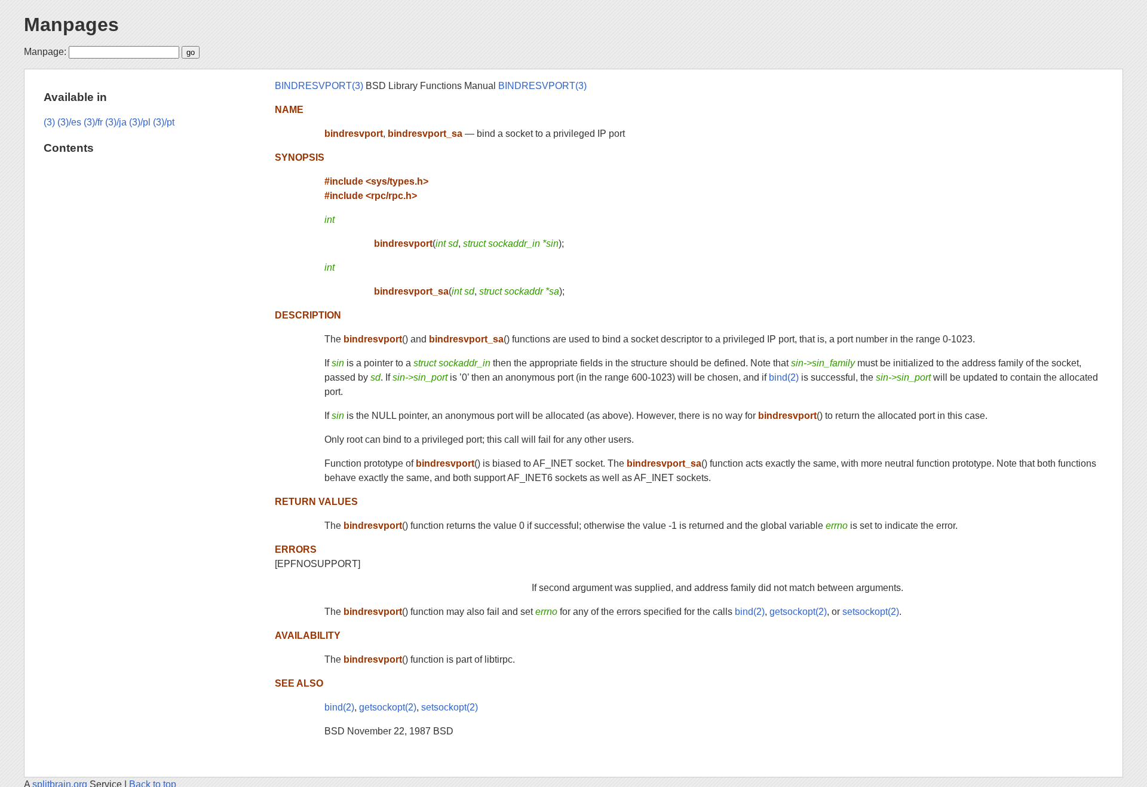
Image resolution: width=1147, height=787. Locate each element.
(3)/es (69, 122)
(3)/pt (163, 122)
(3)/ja (116, 122)
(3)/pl (140, 122)
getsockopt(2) (798, 612)
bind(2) (784, 377)
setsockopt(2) (870, 612)
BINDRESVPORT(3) (319, 86)
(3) (49, 122)
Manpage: (45, 52)
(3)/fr (93, 122)
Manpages (71, 24)
